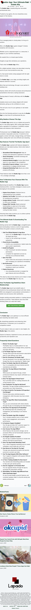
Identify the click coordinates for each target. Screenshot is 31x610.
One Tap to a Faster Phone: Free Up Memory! (12, 514)
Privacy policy (15, 608)
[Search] (27, 2)
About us (5, 606)
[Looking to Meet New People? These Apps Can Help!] (15, 555)
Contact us (12, 606)
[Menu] (30, 2)
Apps (22, 6)
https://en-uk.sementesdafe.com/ (10, 592)
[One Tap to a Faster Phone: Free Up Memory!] (15, 503)
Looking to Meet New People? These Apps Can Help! (15, 566)
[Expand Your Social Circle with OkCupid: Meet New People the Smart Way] (15, 528)
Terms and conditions (22, 606)
